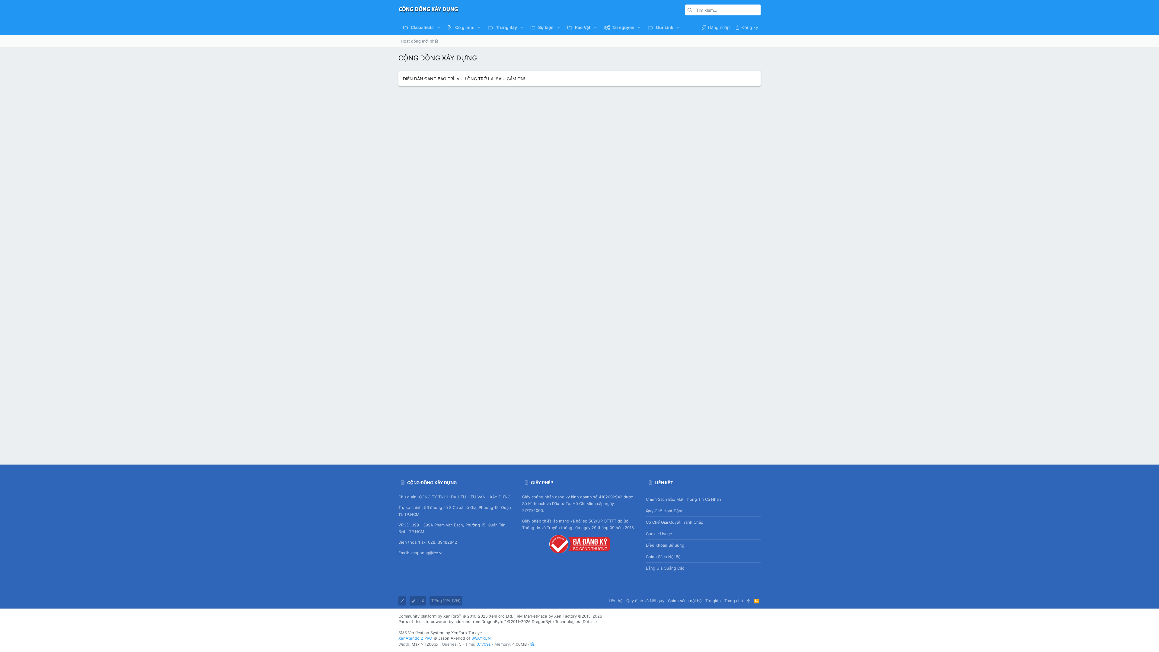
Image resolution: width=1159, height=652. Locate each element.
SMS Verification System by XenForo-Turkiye (440, 632)
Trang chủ (733, 600)
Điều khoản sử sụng (665, 545)
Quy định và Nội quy (645, 600)
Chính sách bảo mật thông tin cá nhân (683, 499)
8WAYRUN (481, 638)
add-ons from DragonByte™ (480, 621)
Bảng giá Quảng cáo (665, 568)
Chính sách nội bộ (663, 556)
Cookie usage (659, 533)
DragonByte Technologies (556, 621)
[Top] (748, 600)
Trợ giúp (713, 600)
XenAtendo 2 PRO (415, 638)
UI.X (419, 600)
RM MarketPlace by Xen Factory (559, 616)
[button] (438, 27)
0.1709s (484, 644)
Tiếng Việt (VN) (446, 600)
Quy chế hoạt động (665, 510)
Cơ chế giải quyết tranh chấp (674, 522)
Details (589, 621)
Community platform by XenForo (455, 616)
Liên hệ (616, 600)
